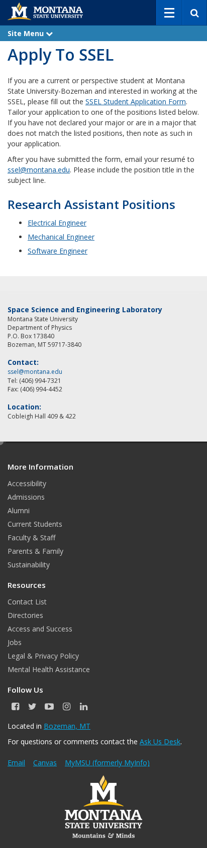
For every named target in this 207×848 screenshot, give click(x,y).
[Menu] (169, 12)
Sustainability (29, 564)
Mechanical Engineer (61, 237)
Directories (25, 615)
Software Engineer (57, 251)
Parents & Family (35, 551)
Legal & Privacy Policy (43, 656)
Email (16, 762)
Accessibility (27, 483)
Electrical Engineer (57, 223)
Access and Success (40, 628)
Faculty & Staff (31, 537)
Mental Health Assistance (49, 669)
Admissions (26, 497)
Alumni (19, 510)
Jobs (15, 642)
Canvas (45, 762)
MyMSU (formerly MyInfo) (107, 762)
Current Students (35, 524)
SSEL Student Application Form (135, 101)
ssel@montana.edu (39, 169)
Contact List (27, 601)
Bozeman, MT (67, 726)
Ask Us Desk (160, 741)
